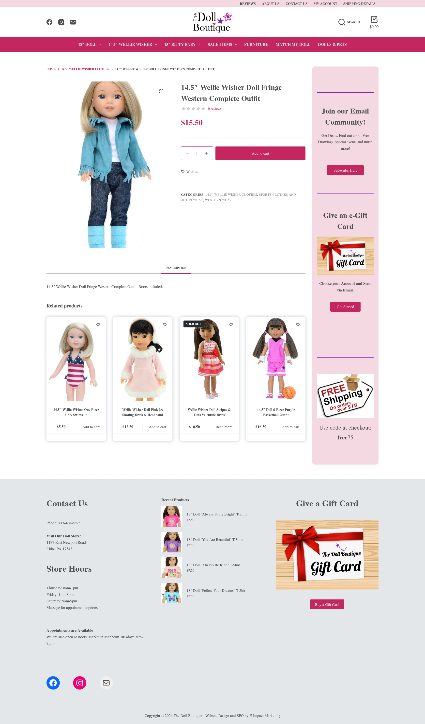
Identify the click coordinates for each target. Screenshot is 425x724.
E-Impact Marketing (265, 715)
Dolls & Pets (332, 44)
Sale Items (220, 44)
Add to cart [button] (91, 426)
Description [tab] (176, 268)
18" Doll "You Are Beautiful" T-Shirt (215, 539)
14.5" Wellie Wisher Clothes (231, 194)
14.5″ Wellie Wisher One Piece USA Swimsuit (76, 412)
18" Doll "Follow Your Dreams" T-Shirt (216, 590)
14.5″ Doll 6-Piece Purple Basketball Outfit (276, 412)
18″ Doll (87, 44)
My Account (325, 3)
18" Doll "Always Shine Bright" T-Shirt (217, 514)
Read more (224, 426)
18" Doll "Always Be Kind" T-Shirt (213, 564)
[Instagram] (61, 22)
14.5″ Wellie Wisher (130, 44)
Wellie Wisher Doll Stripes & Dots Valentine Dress (209, 412)
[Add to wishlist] (98, 324)
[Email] (73, 22)
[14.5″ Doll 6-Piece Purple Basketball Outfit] (275, 359)
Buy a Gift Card (327, 604)
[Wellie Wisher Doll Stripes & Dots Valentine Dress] (209, 359)
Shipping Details (359, 3)
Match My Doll (293, 44)
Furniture (256, 44)
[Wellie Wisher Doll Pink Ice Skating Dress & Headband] (142, 359)
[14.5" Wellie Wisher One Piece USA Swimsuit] (76, 359)
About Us (270, 3)
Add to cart (260, 153)
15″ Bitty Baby (180, 44)
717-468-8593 (69, 523)
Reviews (248, 3)
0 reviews (214, 108)
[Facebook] (49, 22)
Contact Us (296, 3)
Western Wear (218, 200)
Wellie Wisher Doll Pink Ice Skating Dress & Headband (142, 412)
